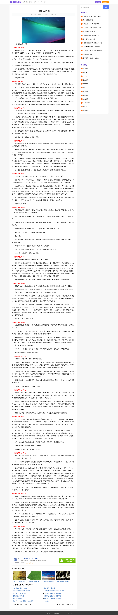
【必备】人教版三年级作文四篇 (92, 27)
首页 (30, 2)
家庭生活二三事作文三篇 (24, 604)
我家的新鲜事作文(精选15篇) (52, 596)
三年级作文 (86, 103)
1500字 (85, 106)
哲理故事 (85, 110)
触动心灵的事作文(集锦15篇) (21, 590)
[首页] (15, 2)
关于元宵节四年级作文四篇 (91, 58)
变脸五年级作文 (87, 54)
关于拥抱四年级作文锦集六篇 (91, 46)
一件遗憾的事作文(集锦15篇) (52, 598)
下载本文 (53, 14)
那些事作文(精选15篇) (19, 593)
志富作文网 (56, 613)
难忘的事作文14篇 (18, 596)
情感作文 (85, 68)
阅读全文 (47, 14)
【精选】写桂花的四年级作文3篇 (92, 50)
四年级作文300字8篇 (89, 39)
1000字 (85, 72)
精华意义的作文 (49, 601)
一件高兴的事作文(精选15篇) (52, 593)
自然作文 (85, 99)
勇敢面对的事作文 (18, 598)
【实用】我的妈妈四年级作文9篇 (92, 43)
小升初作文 (86, 76)
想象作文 (85, 80)
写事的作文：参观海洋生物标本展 (23, 601)
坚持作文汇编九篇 (88, 20)
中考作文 (85, 91)
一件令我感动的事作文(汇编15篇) (54, 590)
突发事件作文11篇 (49, 588)
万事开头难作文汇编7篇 (20, 588)
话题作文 (36, 2)
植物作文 (85, 84)
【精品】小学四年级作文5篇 (91, 35)
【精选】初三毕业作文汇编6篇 (92, 16)
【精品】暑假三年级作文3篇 (91, 24)
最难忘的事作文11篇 (68, 604)
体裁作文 (85, 95)
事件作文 (43, 2)
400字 (84, 87)
